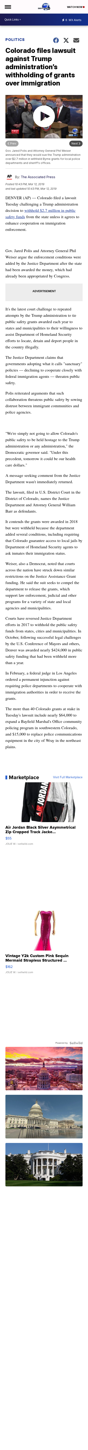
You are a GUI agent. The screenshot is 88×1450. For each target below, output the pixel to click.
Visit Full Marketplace (68, 777)
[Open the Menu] (7, 6)
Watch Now (75, 7)
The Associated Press (38, 177)
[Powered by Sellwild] (76, 1043)
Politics (15, 39)
